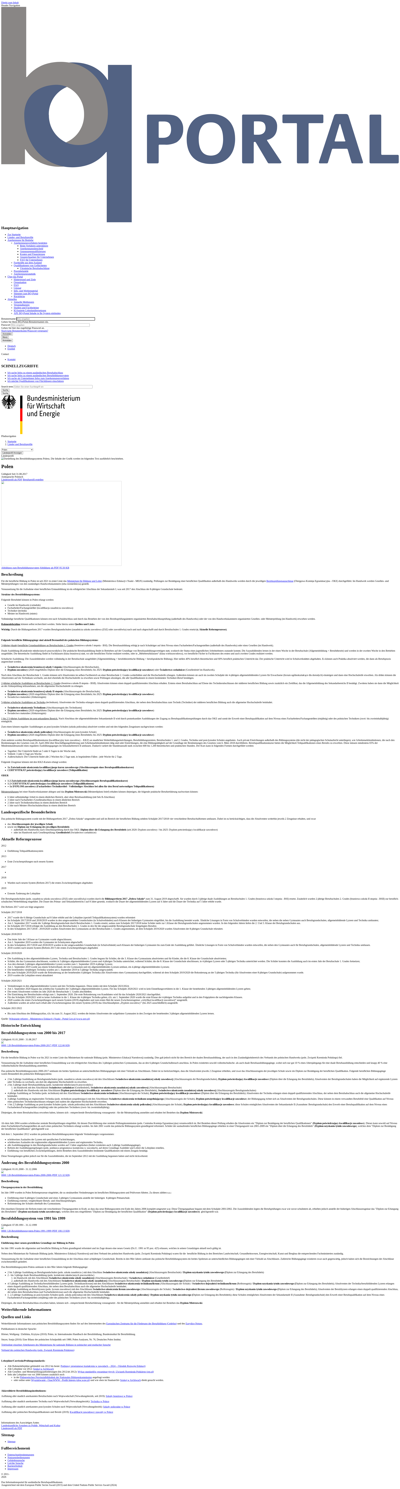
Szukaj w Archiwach (43, 1369)
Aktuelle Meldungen (24, 302)
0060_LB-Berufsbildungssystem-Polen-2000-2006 (26, 1175)
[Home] (200, 221)
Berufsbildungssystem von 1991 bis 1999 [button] (33, 1218)
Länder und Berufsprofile (20, 444)
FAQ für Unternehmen (31, 260)
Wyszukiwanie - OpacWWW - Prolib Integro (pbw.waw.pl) (60, 1380)
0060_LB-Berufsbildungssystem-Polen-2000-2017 (26, 1045)
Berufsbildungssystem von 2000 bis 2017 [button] (33, 1033)
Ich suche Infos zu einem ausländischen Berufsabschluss (35, 372)
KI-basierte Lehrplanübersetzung (30, 310)
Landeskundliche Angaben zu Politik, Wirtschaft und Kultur (30, 1425)
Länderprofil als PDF (11, 479)
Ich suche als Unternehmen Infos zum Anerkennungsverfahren (38, 378)
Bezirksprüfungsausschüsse (279, 581)
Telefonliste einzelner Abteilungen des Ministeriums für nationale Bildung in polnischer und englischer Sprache (56, 1344)
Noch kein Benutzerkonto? (14, 330)
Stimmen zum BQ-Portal (26, 293)
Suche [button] (5, 393)
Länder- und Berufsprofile (20, 237)
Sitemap (11, 1441)
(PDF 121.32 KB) (35, 1175)
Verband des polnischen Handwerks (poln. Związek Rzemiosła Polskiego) (37, 1350)
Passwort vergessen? (38, 330)
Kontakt (11, 359)
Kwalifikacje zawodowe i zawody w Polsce (91, 1412)
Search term (7, 386)
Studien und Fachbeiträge (26, 307)
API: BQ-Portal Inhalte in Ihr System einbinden (37, 313)
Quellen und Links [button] (16, 1317)
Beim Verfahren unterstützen (34, 245)
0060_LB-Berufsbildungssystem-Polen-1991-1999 (26, 1231)
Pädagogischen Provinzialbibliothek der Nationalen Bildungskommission (56, 1377)
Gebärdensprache (16, 1460)
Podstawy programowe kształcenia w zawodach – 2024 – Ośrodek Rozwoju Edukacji (103, 1366)
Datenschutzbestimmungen (21, 1454)
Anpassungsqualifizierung (33, 251)
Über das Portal (15, 276)
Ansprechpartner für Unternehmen (37, 257)
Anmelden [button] (7, 340)
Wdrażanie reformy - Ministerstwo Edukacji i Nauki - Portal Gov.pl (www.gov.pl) (49, 1018)
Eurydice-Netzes (194, 1323)
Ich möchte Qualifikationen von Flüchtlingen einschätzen (36, 381)
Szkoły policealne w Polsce (116, 1406)
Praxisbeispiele (21, 271)
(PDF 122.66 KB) (35, 1045)
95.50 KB (54, 567)
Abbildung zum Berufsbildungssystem (20, 567)
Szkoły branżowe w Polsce (119, 1396)
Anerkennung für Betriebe (20, 240)
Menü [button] (5, 337)
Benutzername (8, 318)
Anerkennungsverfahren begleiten (30, 243)
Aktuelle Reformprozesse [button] (21, 839)
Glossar (17, 288)
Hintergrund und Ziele (25, 279)
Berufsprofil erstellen (33, 479)
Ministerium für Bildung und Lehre (84, 581)
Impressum (13, 1468)
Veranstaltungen (22, 305)
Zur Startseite (14, 234)
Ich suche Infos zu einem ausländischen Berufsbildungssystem (38, 375)
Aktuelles (12, 299)
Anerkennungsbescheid (31, 248)
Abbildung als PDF (49, 567)
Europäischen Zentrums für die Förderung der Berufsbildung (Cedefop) (141, 1323)
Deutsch (12, 346)
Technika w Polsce (100, 1401)
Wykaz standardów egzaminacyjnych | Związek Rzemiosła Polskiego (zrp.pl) (116, 1371)
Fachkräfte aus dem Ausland (28, 262)
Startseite (12, 441)
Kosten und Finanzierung (32, 254)
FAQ (16, 285)
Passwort (5, 325)
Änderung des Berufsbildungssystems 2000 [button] (35, 1163)
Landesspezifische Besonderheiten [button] (28, 812)
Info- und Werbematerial (26, 290)
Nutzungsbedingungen (19, 1457)
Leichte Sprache (15, 1463)
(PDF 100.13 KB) (35, 1231)
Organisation (20, 282)
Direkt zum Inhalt (10, 2)
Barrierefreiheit (15, 1466)
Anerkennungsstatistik (25, 274)
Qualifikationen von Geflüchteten (30, 265)
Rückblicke (19, 296)
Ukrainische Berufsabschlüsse (35, 268)
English (11, 348)
